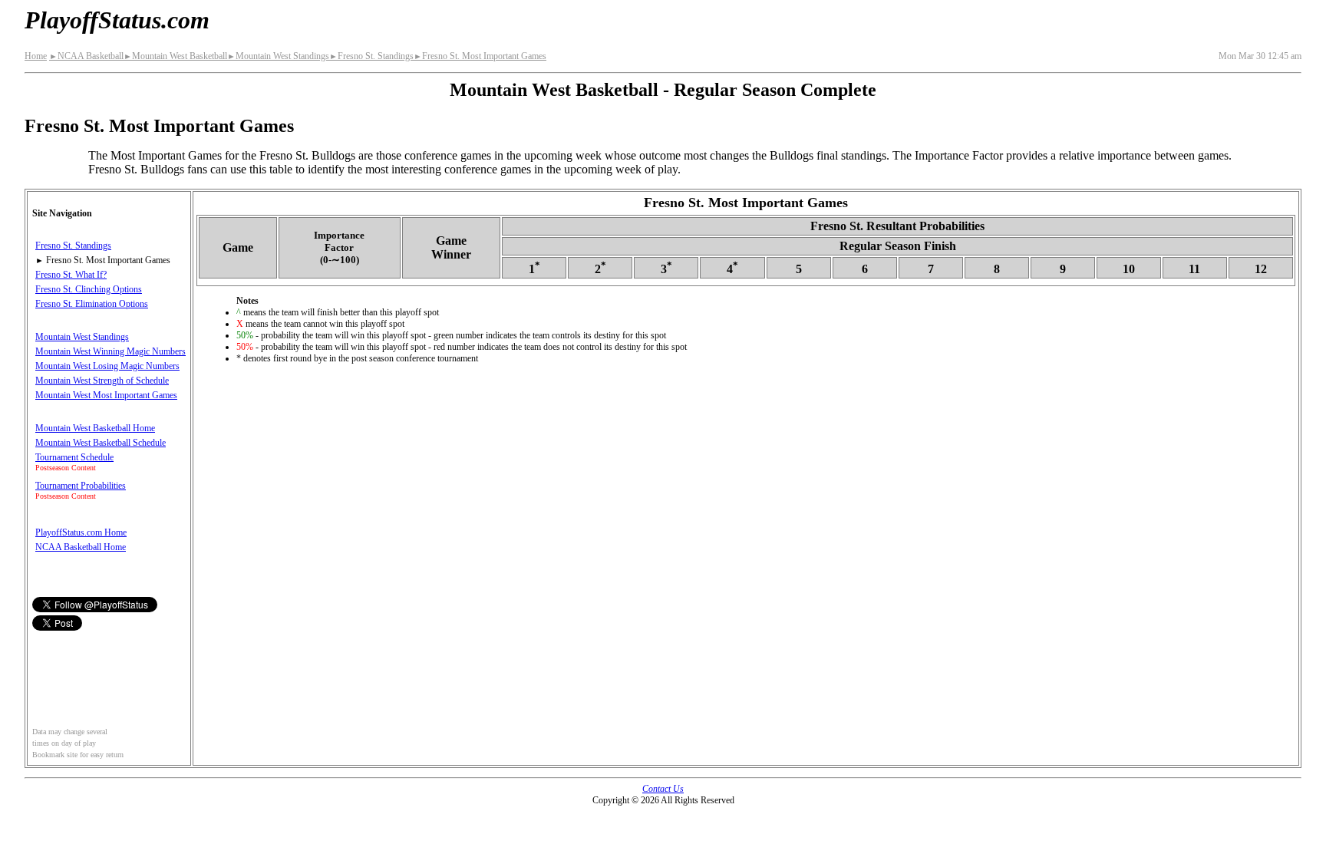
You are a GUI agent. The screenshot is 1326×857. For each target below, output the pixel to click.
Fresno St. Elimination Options (91, 303)
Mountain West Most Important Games (106, 395)
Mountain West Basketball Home (95, 428)
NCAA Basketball (86, 56)
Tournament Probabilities (80, 485)
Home (36, 56)
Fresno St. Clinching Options (88, 289)
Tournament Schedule (74, 457)
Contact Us (663, 788)
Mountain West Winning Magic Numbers (110, 351)
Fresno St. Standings (371, 56)
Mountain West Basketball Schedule (100, 442)
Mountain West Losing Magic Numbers (107, 366)
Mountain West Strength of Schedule (102, 380)
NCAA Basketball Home (80, 547)
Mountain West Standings (278, 56)
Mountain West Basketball (175, 56)
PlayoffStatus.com (117, 20)
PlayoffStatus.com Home (81, 532)
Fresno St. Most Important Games (480, 56)
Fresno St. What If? (71, 274)
